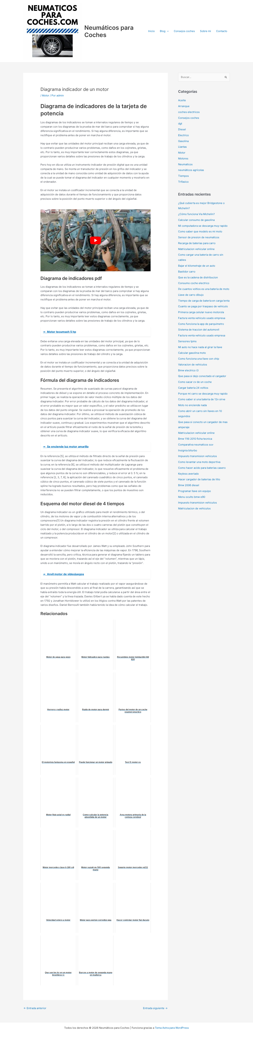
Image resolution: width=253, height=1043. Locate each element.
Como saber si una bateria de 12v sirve (201, 399)
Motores (183, 158)
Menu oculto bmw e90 (191, 497)
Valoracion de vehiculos (192, 364)
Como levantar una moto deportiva (199, 462)
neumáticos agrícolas (191, 170)
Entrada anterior (35, 1008)
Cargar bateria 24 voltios (193, 387)
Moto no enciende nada (192, 405)
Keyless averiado (188, 473)
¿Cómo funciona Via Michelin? (196, 214)
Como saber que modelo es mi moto (200, 231)
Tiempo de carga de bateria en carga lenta (203, 300)
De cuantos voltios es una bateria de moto (203, 289)
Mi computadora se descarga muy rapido (203, 225)
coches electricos (189, 112)
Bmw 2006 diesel (188, 485)
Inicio (151, 31)
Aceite (182, 100)
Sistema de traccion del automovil (198, 329)
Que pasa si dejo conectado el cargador (202, 376)
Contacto (221, 31)
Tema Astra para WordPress (172, 1027)
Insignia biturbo (187, 450)
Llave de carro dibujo (191, 294)
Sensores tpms (187, 341)
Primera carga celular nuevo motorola (201, 312)
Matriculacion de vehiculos (194, 508)
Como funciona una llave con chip (198, 358)
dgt (180, 123)
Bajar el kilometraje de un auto (196, 265)
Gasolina (183, 141)
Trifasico (183, 181)
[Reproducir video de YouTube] (95, 240)
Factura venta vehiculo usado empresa (201, 318)
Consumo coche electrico (193, 283)
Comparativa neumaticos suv (195, 444)
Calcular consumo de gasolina (196, 220)
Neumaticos (185, 164)
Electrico (183, 135)
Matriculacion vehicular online (196, 249)
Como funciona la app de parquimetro (201, 324)
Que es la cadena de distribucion (198, 277)
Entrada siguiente (155, 1008)
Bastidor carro (186, 271)
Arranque (183, 106)
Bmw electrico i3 (188, 370)
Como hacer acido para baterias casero (202, 467)
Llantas (182, 146)
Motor (45, 95)
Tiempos (183, 175)
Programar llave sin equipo (194, 491)
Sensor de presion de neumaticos (198, 237)
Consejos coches (184, 31)
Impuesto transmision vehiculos (197, 456)
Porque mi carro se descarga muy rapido (203, 393)
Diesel (182, 129)
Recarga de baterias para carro (196, 243)
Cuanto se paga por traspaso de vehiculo (203, 306)
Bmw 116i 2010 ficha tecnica (195, 438)
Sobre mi (205, 31)
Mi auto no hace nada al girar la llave (200, 347)
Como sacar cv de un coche (195, 382)
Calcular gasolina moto (192, 352)
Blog (162, 31)
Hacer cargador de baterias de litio (199, 479)
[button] (167, 31)
